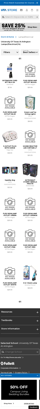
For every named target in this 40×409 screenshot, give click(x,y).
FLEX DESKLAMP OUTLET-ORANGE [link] (30, 214)
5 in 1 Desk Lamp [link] (30, 283)
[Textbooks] (21, 10)
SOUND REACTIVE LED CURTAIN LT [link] (30, 147)
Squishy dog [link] (10, 180)
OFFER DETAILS (29, 403)
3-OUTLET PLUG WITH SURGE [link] (9, 147)
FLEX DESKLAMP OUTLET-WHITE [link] (10, 284)
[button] (20, 3)
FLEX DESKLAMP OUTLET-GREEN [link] (10, 214)
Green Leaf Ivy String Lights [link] (30, 113)
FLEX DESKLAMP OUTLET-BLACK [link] (30, 81)
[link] (32, 10)
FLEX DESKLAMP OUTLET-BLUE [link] (10, 113)
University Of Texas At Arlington (19, 344)
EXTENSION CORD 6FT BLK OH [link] (9, 81)
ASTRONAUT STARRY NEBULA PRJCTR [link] (30, 182)
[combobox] (20, 352)
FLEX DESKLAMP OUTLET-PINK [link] (10, 246)
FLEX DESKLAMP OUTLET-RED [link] (30, 246)
